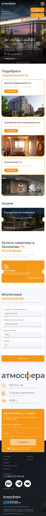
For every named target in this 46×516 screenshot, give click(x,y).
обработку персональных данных (20, 449)
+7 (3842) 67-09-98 (7, 13)
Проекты (6, 459)
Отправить (23, 442)
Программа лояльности (10, 465)
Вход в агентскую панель (37, 15)
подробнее (11, 91)
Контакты (30, 459)
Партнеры (6, 469)
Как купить (6, 462)
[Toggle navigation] (42, 3)
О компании (7, 456)
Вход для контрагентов (37, 9)
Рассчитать (23, 358)
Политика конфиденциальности (13, 513)
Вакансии (30, 456)
